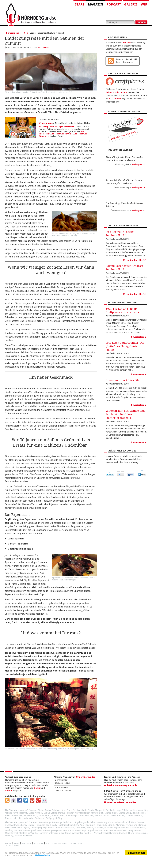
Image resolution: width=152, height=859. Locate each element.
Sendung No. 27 (138, 164)
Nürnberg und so (14, 33)
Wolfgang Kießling (54, 818)
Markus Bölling (50, 813)
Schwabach (69, 127)
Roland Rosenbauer (14, 815)
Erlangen (59, 127)
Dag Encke (110, 810)
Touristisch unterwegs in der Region (54, 833)
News (16, 843)
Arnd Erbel (66, 810)
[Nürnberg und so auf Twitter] (25, 802)
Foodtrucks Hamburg (94, 825)
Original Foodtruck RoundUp (100, 830)
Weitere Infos (42, 855)
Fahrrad (30, 825)
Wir (144, 4)
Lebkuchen (81, 827)
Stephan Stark (58, 815)
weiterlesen (139, 337)
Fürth (51, 127)
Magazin (95, 4)
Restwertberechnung (123, 830)
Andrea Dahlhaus (52, 810)
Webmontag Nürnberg (82, 833)
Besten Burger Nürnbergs (50, 822)
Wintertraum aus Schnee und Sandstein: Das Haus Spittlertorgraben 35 (125, 414)
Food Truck (51, 825)
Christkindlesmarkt (116, 822)
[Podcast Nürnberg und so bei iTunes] (13, 802)
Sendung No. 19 (138, 187)
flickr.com (64, 92)
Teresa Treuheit (117, 815)
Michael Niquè (111, 813)
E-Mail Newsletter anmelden (121, 802)
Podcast (114, 4)
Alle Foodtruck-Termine (61, 134)
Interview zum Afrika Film (123, 380)
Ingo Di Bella (122, 810)
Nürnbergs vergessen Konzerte (57, 830)
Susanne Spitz (72, 815)
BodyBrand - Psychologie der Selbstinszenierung (85, 822)
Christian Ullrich (79, 810)
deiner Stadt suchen (116, 92)
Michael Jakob (97, 813)
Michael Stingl (125, 813)
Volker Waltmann (36, 818)
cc (70, 92)
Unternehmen (59, 843)
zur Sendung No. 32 (135, 260)
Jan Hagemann (136, 810)
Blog (26, 33)
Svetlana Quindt (102, 815)
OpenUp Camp (79, 830)
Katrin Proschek (20, 813)
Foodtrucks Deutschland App (70, 825)
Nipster (90, 827)
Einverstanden (136, 852)
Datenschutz (12, 845)
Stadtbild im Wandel (28, 833)
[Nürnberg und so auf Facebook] (19, 802)
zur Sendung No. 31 (135, 294)
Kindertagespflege (38, 827)
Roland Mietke (138, 813)
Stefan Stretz (44, 815)
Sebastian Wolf (30, 815)
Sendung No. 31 (138, 210)
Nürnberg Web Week (32, 830)
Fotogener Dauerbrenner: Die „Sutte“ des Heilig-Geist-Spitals (125, 346)
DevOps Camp (19, 825)
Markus (8, 790)
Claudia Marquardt (96, 810)
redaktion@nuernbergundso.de (120, 785)
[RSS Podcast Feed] (7, 802)
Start (79, 4)
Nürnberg (43, 127)
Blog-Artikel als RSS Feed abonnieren (126, 61)
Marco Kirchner (35, 813)
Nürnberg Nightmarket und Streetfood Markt (124, 827)
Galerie (130, 4)
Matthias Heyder (82, 813)
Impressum (76, 843)
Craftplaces (46, 123)
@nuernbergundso (85, 777)
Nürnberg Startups (13, 830)
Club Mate (131, 822)
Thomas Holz (11, 818)
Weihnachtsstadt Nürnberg (106, 833)
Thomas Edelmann (134, 815)
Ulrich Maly (23, 818)
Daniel (37, 788)
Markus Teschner (66, 813)
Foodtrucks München (114, 825)
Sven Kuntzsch (86, 815)
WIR (48, 843)
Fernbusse (40, 825)
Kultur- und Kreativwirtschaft (61, 827)
